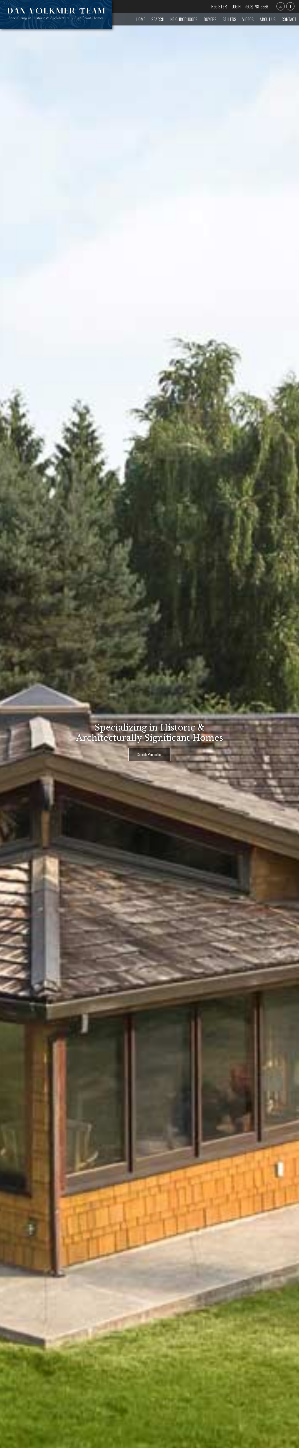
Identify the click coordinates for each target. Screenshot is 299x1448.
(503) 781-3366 (256, 7)
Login (236, 7)
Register (219, 7)
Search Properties (149, 754)
